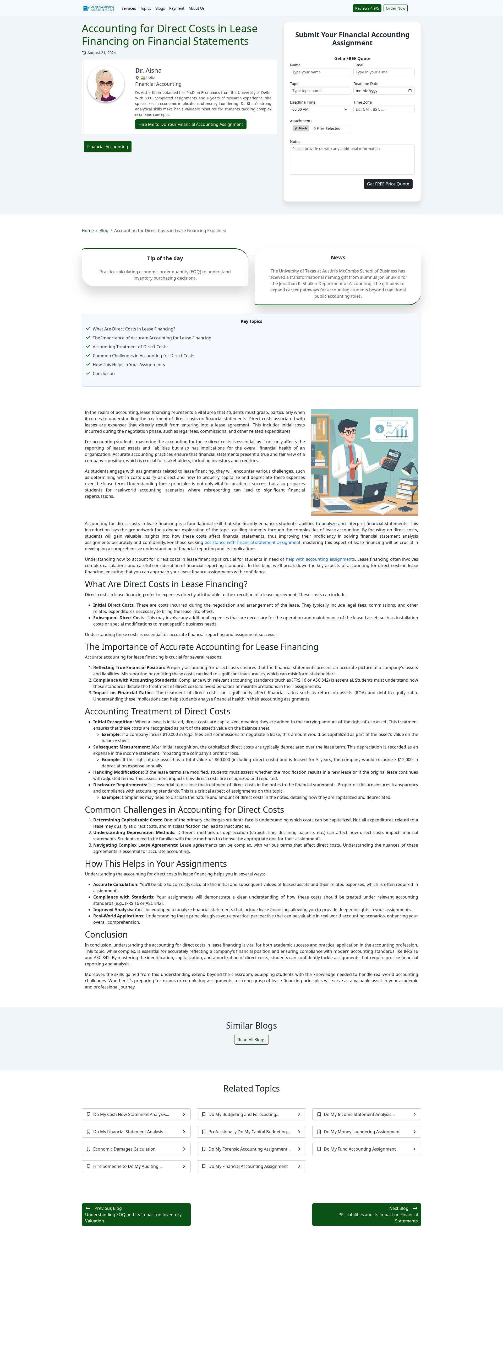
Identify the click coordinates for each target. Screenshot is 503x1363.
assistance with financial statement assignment (252, 542)
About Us (197, 8)
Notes (295, 141)
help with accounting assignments (320, 559)
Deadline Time (302, 102)
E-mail (358, 64)
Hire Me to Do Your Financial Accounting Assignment (191, 124)
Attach (302, 128)
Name (295, 64)
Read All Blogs (251, 1040)
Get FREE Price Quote (388, 184)
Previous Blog (133, 1214)
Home (88, 230)
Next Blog (378, 1214)
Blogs (160, 8)
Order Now (395, 8)
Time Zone (362, 102)
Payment (176, 8)
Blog (104, 230)
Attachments (301, 120)
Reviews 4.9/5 (367, 8)
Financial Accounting (107, 146)
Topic (294, 83)
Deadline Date (365, 83)
